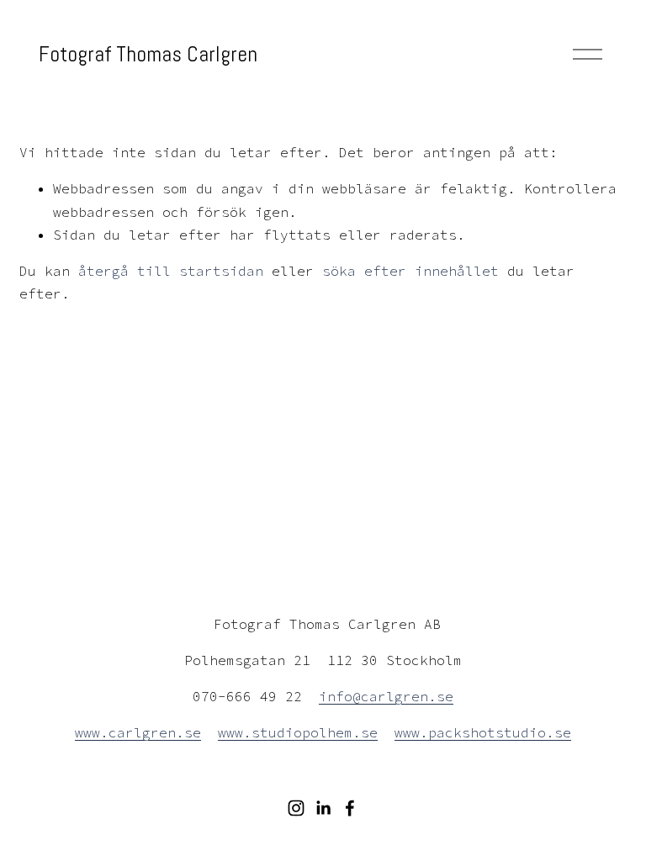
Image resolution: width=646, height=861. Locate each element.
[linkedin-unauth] (323, 808)
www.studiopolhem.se (298, 732)
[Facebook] (350, 808)
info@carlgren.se (386, 696)
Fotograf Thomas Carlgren (148, 53)
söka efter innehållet (410, 270)
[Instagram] (296, 808)
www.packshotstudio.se (482, 732)
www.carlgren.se (138, 732)
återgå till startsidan (170, 270)
